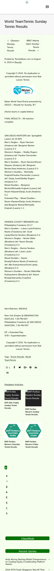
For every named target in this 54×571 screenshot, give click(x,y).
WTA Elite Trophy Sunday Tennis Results (11, 405)
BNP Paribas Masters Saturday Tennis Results (12, 444)
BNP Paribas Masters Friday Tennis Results (31, 444)
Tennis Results (17, 357)
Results (18, 62)
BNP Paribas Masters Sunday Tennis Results (32, 412)
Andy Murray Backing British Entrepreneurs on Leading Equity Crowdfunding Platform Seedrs (25, 561)
